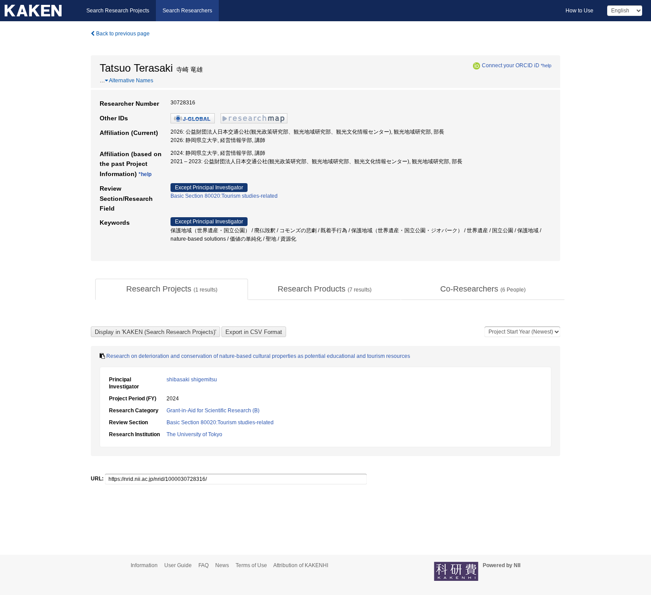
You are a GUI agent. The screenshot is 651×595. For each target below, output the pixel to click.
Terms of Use (251, 565)
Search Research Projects (117, 11)
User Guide (178, 565)
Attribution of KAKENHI (300, 565)
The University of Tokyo (194, 434)
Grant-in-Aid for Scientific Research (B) (213, 410)
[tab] (171, 289)
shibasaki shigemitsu (192, 379)
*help (546, 65)
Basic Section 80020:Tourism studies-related (224, 196)
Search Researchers (187, 11)
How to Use (579, 11)
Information (144, 565)
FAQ (203, 565)
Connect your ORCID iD (510, 65)
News (222, 565)
